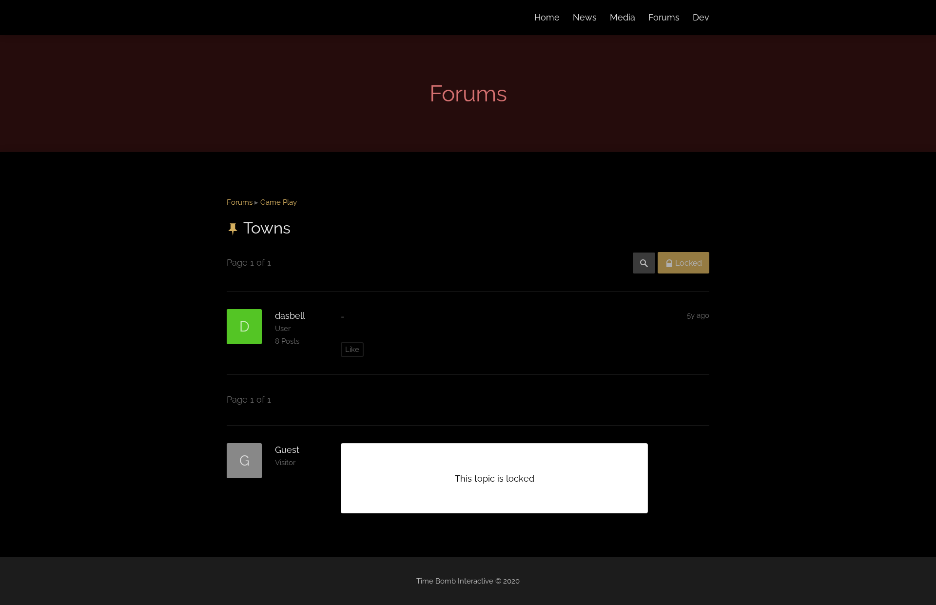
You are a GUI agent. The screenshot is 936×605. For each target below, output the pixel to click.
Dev (701, 17)
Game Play (278, 202)
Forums (664, 17)
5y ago (698, 315)
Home (547, 17)
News (585, 17)
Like (352, 349)
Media (622, 17)
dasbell (290, 316)
